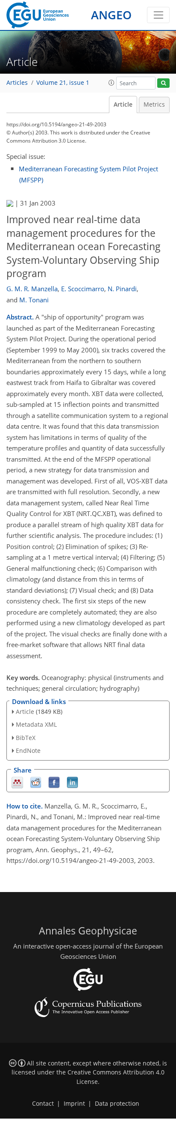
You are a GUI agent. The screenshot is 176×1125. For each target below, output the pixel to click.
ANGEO (111, 15)
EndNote (28, 750)
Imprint (74, 1103)
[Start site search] (163, 83)
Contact (43, 1103)
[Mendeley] (17, 782)
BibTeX (25, 738)
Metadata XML (36, 724)
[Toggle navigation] (158, 15)
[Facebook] (54, 782)
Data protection (117, 1103)
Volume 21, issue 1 (62, 83)
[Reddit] (35, 782)
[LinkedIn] (72, 782)
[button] (111, 83)
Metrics (154, 104)
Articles (17, 83)
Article (123, 104)
